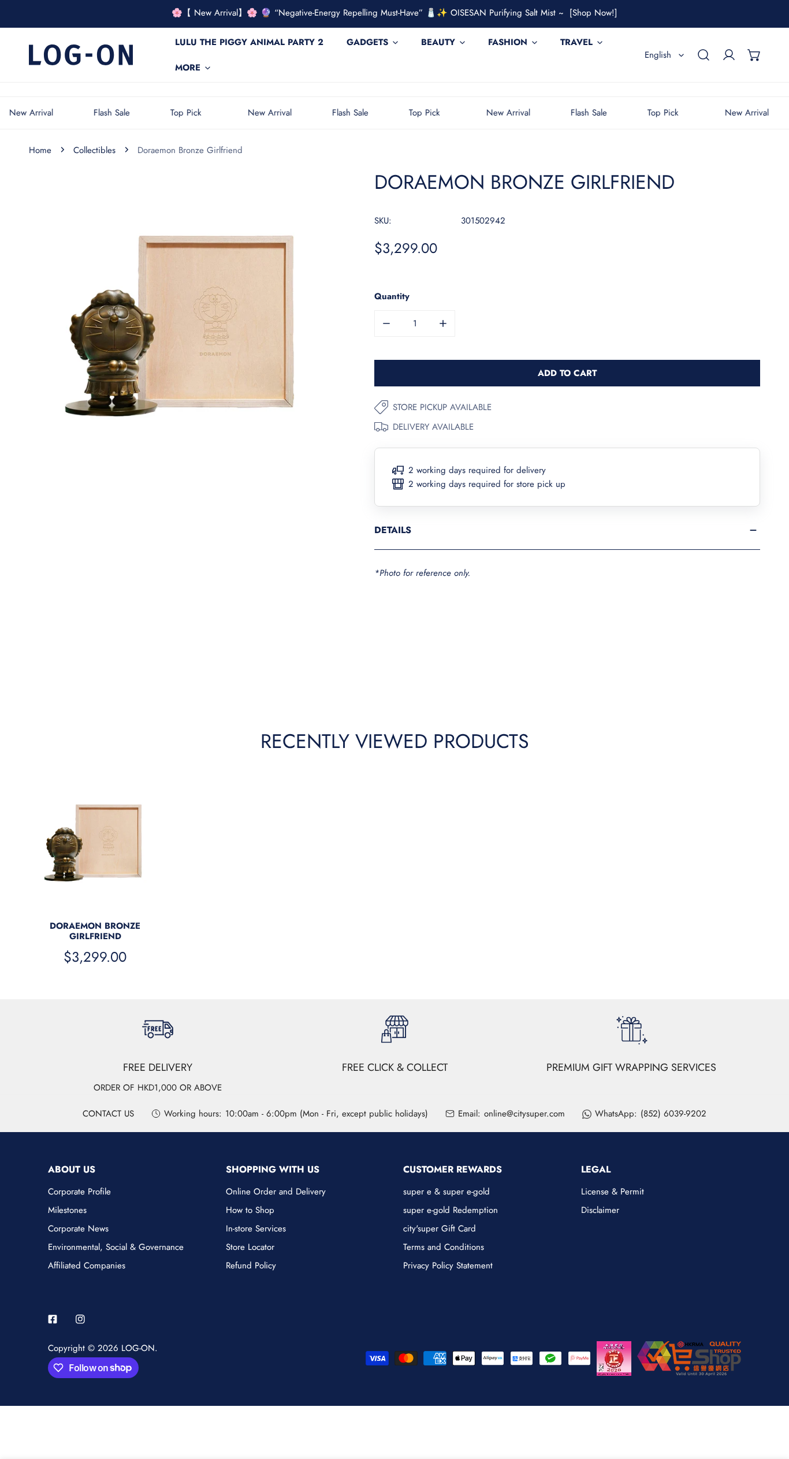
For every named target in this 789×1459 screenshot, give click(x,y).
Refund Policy (251, 1265)
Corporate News (78, 1228)
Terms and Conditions (443, 1247)
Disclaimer (600, 1210)
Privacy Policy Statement (448, 1265)
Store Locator (250, 1247)
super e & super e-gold (446, 1191)
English (658, 55)
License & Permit (612, 1191)
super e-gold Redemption (450, 1210)
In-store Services (256, 1228)
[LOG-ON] (81, 54)
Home (40, 150)
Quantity (392, 296)
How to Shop (250, 1210)
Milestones (67, 1210)
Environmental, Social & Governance (116, 1247)
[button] (754, 55)
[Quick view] (139, 896)
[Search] (703, 55)
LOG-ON (138, 1348)
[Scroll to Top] (768, 1397)
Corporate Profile (79, 1191)
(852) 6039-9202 (673, 1113)
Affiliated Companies (86, 1265)
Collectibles (94, 150)
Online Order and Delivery (276, 1191)
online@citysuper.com (524, 1113)
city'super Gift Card (439, 1228)
